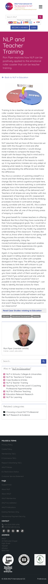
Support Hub (6, 485)
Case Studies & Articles (16, 380)
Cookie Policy (7, 449)
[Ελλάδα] (30, 22)
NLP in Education (21, 368)
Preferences (41, 579)
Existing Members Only (10, 512)
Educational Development (21, 316)
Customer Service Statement (13, 476)
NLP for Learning (14, 397)
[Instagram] (8, 531)
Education (6, 316)
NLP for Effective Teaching (18, 391)
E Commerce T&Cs (9, 458)
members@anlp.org (12, 527)
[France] (22, 22)
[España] (15, 22)
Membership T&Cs (9, 454)
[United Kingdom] (10, 22)
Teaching (36, 316)
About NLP (6, 489)
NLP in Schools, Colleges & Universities (23, 374)
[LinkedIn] (13, 531)
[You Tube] (18, 531)
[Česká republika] (18, 22)
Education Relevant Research (19, 394)
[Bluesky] (22, 531)
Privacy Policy (7, 445)
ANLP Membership (9, 498)
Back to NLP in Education (16, 77)
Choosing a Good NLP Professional (22, 412)
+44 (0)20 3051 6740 (12, 524)
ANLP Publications (9, 507)
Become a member (20, 27)
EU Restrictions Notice (10, 472)
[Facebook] (4, 531)
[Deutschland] (26, 22)
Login (33, 27)
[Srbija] (38, 22)
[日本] (34, 22)
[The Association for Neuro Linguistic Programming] (21, 6)
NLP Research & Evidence (18, 415)
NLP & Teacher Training (17, 382)
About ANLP (6, 494)
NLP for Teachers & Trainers (19, 377)
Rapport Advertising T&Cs (12, 463)
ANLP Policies (7, 467)
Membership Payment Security (13, 516)
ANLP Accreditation (9, 503)
